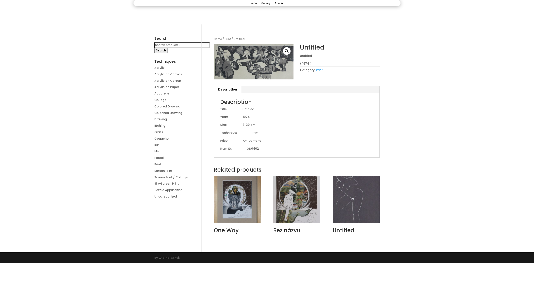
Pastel (159, 158)
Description (227, 89)
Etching (159, 126)
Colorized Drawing (168, 113)
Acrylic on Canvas (168, 74)
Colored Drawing (167, 106)
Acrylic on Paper (166, 87)
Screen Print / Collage (171, 177)
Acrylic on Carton (167, 81)
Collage (160, 100)
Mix (156, 151)
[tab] (228, 89)
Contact (280, 3)
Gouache (161, 138)
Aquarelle (161, 93)
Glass (158, 132)
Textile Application (168, 190)
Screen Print (163, 171)
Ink (156, 145)
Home (253, 3)
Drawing (160, 119)
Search (161, 50)
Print (228, 39)
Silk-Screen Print (166, 183)
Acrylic (159, 68)
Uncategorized (165, 196)
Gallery (265, 3)
